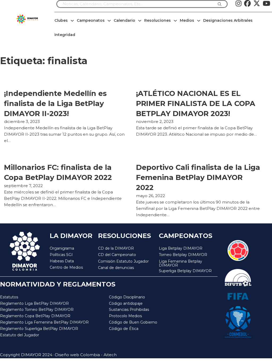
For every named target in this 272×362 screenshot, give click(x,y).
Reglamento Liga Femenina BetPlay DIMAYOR (44, 322)
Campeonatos (91, 20)
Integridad (64, 34)
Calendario (124, 20)
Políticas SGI (61, 254)
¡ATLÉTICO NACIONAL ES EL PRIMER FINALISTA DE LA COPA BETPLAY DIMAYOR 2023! (195, 103)
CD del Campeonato (117, 254)
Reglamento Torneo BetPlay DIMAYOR (37, 309)
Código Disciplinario (127, 297)
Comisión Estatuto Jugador (123, 261)
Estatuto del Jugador (19, 335)
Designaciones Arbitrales (228, 20)
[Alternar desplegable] (72, 21)
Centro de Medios (66, 267)
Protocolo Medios (125, 316)
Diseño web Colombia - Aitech (86, 354)
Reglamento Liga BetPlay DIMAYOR (34, 303)
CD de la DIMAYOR (116, 248)
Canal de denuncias (116, 267)
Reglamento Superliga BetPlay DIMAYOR (39, 328)
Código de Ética (123, 328)
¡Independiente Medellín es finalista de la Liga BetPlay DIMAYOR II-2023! (55, 103)
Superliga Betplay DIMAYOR (185, 271)
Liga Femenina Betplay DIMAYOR (180, 263)
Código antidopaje (126, 303)
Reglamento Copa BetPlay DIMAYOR (35, 316)
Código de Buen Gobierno (133, 322)
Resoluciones (157, 20)
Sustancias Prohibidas (129, 309)
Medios (187, 20)
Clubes (61, 20)
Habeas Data (62, 261)
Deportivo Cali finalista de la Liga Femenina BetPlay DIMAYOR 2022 (198, 177)
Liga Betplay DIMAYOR (180, 248)
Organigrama (62, 248)
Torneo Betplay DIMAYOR (183, 254)
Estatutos (9, 297)
